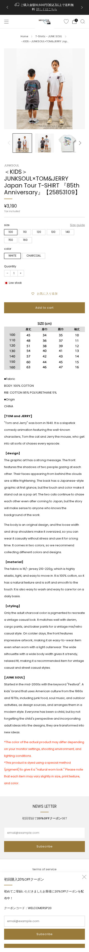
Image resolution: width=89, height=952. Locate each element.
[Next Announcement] (82, 7)
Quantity (10, 266)
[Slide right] (79, 143)
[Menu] (6, 21)
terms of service (45, 869)
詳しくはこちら (46, 9)
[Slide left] (10, 143)
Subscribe (44, 934)
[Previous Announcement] (7, 7)
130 (53, 232)
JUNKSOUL (11, 165)
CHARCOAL (33, 256)
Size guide (77, 225)
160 (25, 240)
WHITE (12, 256)
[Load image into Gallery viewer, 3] (66, 143)
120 (39, 232)
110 (25, 232)
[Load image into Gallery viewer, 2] (44, 143)
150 (10, 240)
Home (24, 36)
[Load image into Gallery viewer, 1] (22, 143)
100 (10, 232)
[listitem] (44, 7)
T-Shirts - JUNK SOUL (48, 36)
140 (67, 232)
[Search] (82, 21)
